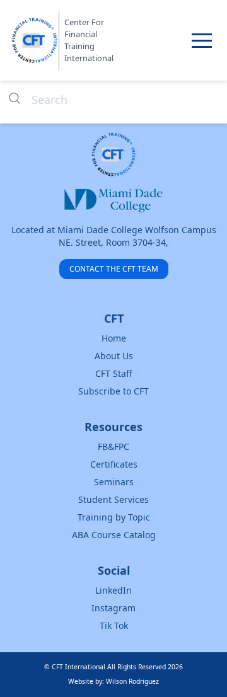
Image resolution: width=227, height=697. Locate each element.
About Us (114, 356)
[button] (202, 40)
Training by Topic (114, 517)
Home (114, 338)
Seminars (114, 482)
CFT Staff (113, 373)
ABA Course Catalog (114, 535)
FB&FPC (113, 446)
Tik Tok (114, 625)
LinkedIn (113, 590)
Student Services (113, 499)
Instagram (113, 608)
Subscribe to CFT (113, 391)
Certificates (113, 464)
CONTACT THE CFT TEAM (113, 268)
